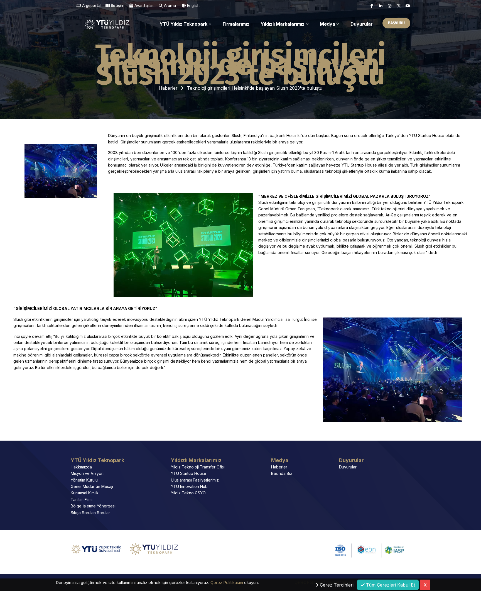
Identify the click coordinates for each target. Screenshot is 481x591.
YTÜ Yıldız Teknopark (183, 24)
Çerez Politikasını (226, 582)
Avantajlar (143, 5)
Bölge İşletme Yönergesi (93, 506)
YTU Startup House (188, 473)
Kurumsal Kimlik (85, 492)
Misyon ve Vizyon (87, 473)
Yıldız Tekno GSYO (188, 492)
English (193, 5)
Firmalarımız (236, 24)
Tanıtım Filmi (81, 499)
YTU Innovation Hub (189, 486)
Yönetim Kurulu (84, 480)
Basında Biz (281, 473)
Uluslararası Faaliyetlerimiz (195, 480)
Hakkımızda (81, 467)
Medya (327, 24)
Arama (169, 5)
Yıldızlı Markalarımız (283, 24)
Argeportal (91, 5)
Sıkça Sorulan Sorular (90, 512)
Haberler (168, 88)
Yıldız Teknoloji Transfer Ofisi (198, 467)
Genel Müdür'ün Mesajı (92, 486)
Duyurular (361, 24)
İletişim (117, 5)
